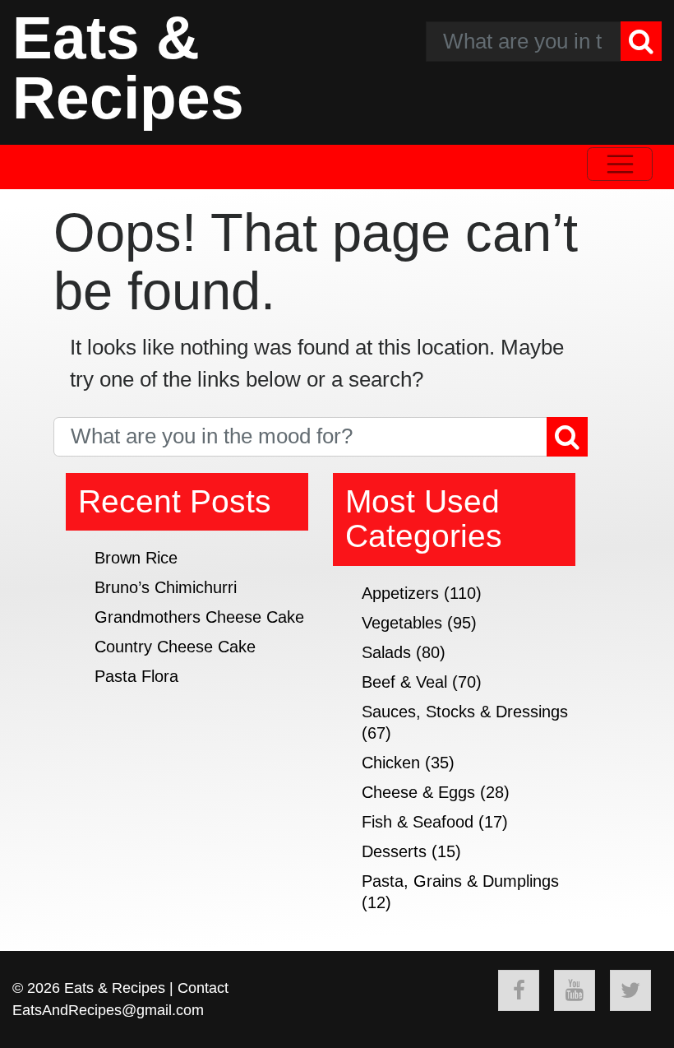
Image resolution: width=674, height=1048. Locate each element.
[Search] (641, 41)
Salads (386, 652)
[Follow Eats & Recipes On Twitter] (630, 990)
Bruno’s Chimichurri (166, 587)
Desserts (394, 851)
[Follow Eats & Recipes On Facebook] (518, 990)
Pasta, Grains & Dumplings (460, 881)
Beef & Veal (404, 682)
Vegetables (402, 623)
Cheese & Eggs (418, 792)
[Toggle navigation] (620, 164)
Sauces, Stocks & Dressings (465, 712)
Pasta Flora (136, 676)
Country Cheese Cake (175, 647)
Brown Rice (136, 558)
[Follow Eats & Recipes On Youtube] (574, 990)
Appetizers (400, 593)
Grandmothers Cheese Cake (199, 617)
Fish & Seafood (417, 822)
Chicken (391, 763)
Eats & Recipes (128, 67)
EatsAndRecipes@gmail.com (108, 1010)
